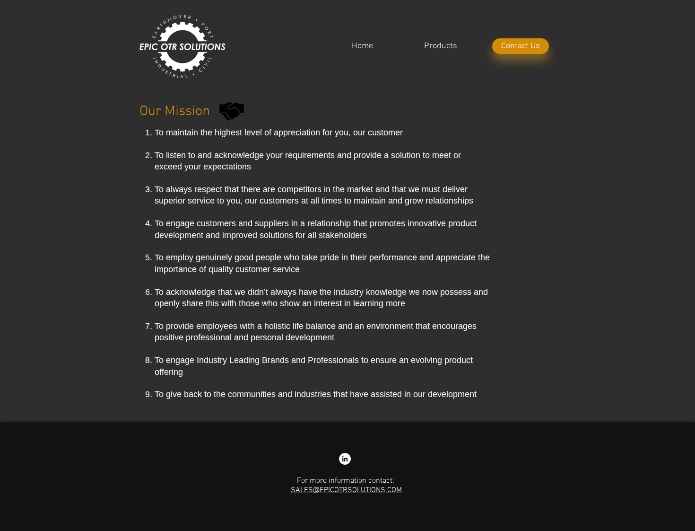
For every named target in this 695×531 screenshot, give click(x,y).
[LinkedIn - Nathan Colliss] (345, 459)
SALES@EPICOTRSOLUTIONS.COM (346, 490)
